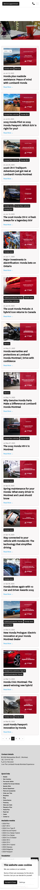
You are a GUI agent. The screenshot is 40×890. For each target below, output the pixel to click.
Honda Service (7, 800)
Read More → (8, 87)
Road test (6, 812)
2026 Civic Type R (8, 828)
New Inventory (7, 779)
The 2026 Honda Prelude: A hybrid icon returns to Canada (19, 310)
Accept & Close (10, 882)
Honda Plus (6, 809)
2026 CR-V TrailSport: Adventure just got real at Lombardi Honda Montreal (17, 171)
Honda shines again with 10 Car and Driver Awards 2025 (18, 588)
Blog (10, 35)
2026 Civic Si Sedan (9, 837)
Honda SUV (25, 114)
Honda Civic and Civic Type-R (14, 671)
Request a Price (7, 807)
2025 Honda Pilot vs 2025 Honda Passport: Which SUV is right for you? (20, 125)
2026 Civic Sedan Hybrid (11, 833)
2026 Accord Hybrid (9, 830)
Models (5, 777)
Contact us (6, 816)
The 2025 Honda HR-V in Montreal (16, 447)
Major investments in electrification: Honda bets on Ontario (19, 263)
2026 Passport (7, 852)
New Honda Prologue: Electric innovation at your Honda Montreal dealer (19, 636)
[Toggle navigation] (37, 4)
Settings (22, 882)
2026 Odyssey (7, 847)
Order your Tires (7, 793)
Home (5, 35)
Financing (5, 802)
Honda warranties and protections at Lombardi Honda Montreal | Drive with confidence (18, 356)
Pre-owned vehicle (8, 781)
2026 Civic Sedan (8, 835)
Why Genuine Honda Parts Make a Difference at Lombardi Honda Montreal (19, 403)
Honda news (8, 68)
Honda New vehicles (11, 114)
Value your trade (7, 805)
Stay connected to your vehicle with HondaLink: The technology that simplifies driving (18, 542)
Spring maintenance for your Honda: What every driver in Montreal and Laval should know (18, 493)
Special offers (7, 786)
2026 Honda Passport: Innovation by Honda (15, 725)
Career (5, 814)
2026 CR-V (6, 842)
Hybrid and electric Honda (13, 297)
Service (17, 68)
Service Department (8, 788)
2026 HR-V (6, 840)
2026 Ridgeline (7, 849)
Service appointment (11, 4)
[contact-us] (33, 3)
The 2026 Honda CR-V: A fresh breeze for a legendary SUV (19, 218)
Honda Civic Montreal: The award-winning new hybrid (17, 683)
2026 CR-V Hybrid (8, 844)
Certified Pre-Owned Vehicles (11, 784)
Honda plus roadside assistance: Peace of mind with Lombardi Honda (17, 79)
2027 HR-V (6, 826)
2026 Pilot (5, 823)
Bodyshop (6, 795)
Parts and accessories (9, 791)
